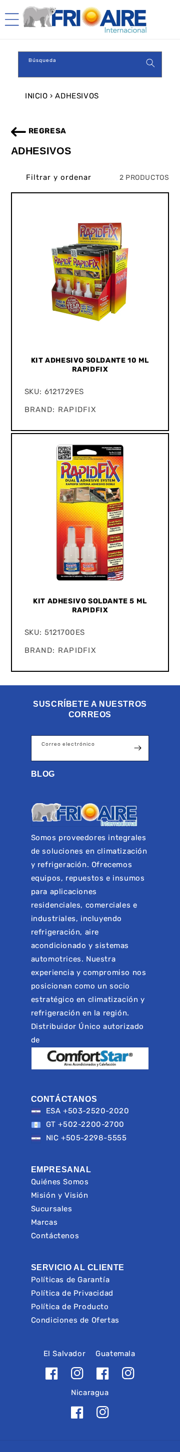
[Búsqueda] (151, 63)
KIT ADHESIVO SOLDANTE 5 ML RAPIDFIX (90, 605)
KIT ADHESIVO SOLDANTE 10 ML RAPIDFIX (90, 365)
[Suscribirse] (137, 748)
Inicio (36, 95)
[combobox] (90, 64)
